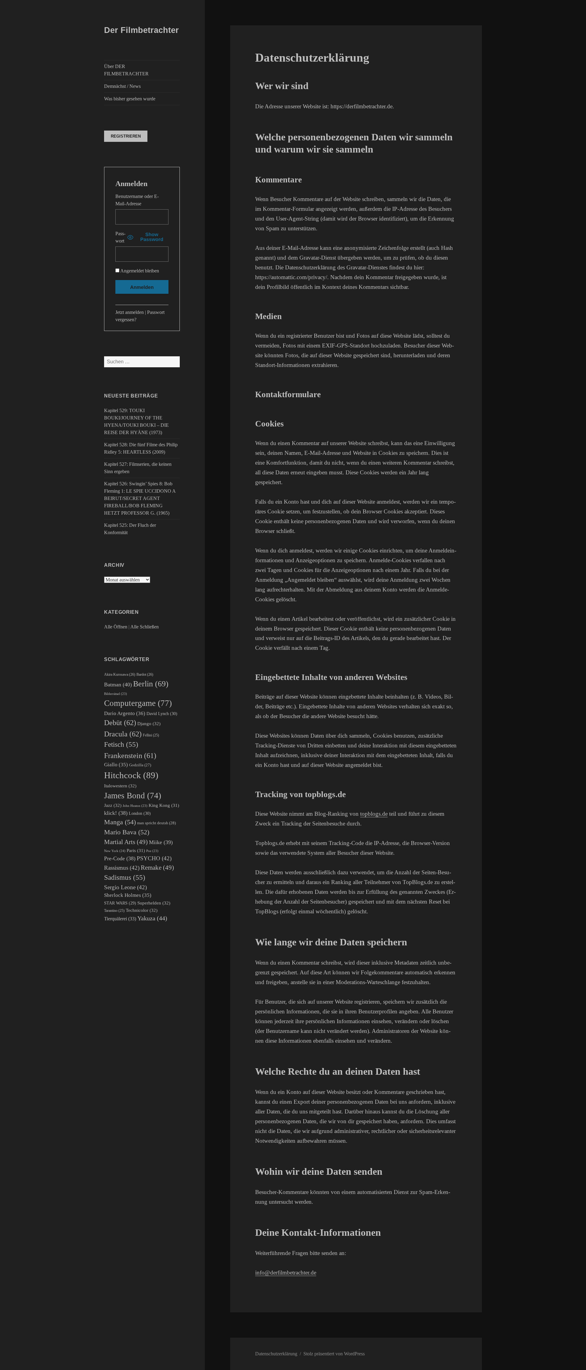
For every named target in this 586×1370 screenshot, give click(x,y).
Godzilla (140, 765)
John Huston (135, 805)
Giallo (116, 765)
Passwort (120, 237)
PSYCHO (154, 858)
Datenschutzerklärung (276, 1353)
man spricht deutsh (156, 823)
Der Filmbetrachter (141, 30)
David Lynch (161, 713)
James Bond (132, 795)
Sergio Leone (125, 887)
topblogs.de (374, 814)
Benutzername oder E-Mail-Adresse (137, 200)
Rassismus (121, 868)
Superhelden (153, 902)
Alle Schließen (144, 626)
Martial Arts (126, 842)
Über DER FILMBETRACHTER (126, 70)
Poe (152, 851)
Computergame (138, 703)
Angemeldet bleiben (139, 270)
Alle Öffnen (115, 626)
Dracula (123, 734)
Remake (157, 867)
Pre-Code (120, 858)
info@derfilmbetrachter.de (285, 1272)
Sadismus (124, 877)
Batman (118, 684)
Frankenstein (130, 756)
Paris (136, 850)
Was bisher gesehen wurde (129, 98)
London (140, 813)
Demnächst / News (122, 86)
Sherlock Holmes (127, 895)
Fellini (151, 735)
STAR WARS (120, 903)
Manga (120, 822)
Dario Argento (124, 713)
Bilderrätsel (115, 694)
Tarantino (114, 911)
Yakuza (152, 918)
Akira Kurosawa (119, 674)
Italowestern (120, 785)
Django (149, 723)
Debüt (120, 722)
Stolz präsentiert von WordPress (334, 1353)
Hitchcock (131, 775)
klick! (116, 813)
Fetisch (121, 744)
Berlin (150, 683)
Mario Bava (126, 832)
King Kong (164, 805)
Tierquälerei (120, 918)
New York (114, 851)
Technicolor (141, 910)
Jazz (112, 805)
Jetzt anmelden (129, 312)
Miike (161, 842)
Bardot (144, 674)
